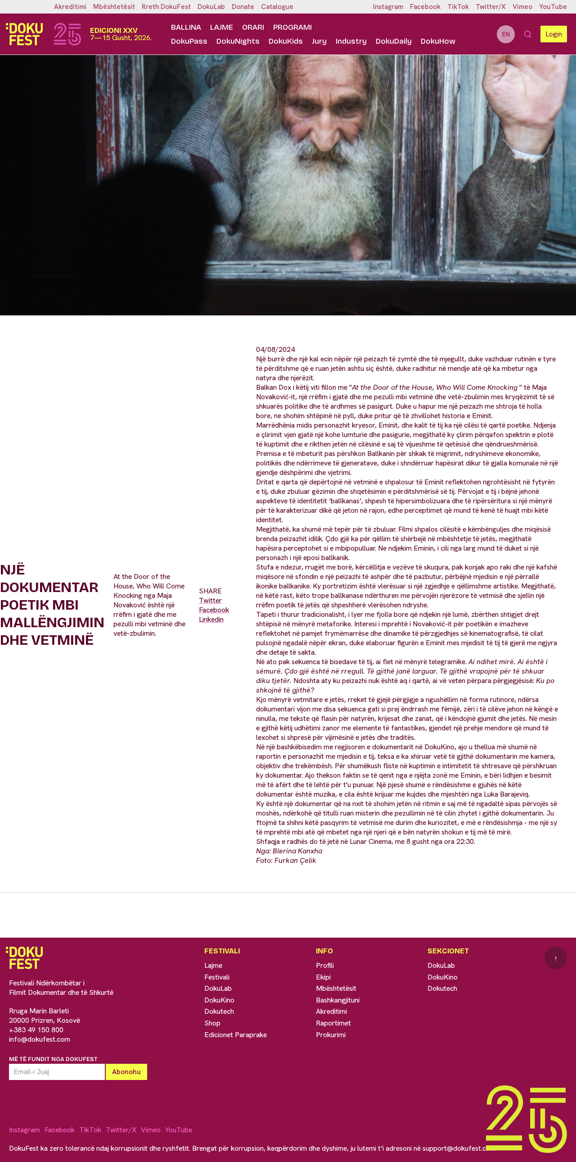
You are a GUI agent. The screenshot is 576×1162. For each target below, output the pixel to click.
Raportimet (333, 1023)
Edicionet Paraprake (235, 1034)
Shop (212, 1023)
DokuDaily (394, 41)
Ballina (186, 27)
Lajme (221, 27)
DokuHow (438, 41)
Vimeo (522, 6)
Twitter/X (491, 6)
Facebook (425, 6)
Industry (351, 41)
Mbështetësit (114, 6)
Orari (253, 27)
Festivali (217, 977)
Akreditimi (70, 6)
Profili (325, 965)
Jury (319, 41)
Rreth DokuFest (166, 6)
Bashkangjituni (338, 1000)
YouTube (553, 6)
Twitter (210, 600)
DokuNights (238, 41)
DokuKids (286, 41)
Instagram (388, 6)
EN (506, 34)
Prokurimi (331, 1034)
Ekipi (323, 977)
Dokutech (219, 1011)
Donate (243, 6)
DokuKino (219, 1000)
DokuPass (189, 41)
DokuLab (211, 6)
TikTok (458, 6)
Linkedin (211, 619)
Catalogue (277, 6)
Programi (292, 27)
